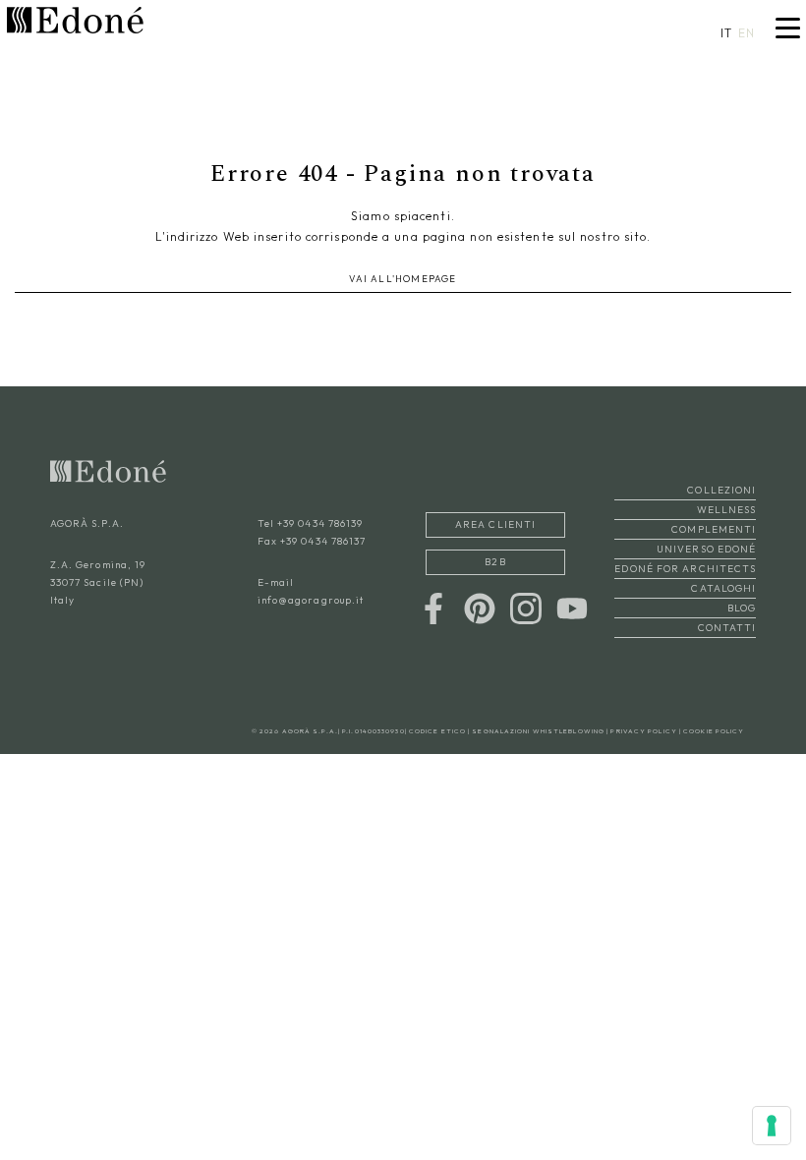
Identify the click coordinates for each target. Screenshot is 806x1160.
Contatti (727, 627)
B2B (495, 561)
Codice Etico (437, 730)
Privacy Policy (643, 730)
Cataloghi (723, 588)
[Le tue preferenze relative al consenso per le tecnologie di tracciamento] (771, 1125)
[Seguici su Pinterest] (479, 607)
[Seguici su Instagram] (526, 607)
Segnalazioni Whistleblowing (538, 730)
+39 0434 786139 (320, 523)
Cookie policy (713, 730)
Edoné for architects (685, 568)
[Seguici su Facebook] (433, 607)
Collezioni (721, 490)
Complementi (713, 529)
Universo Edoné (706, 549)
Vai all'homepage (402, 278)
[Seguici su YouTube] (572, 607)
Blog (741, 608)
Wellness (726, 509)
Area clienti (495, 524)
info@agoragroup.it (311, 600)
